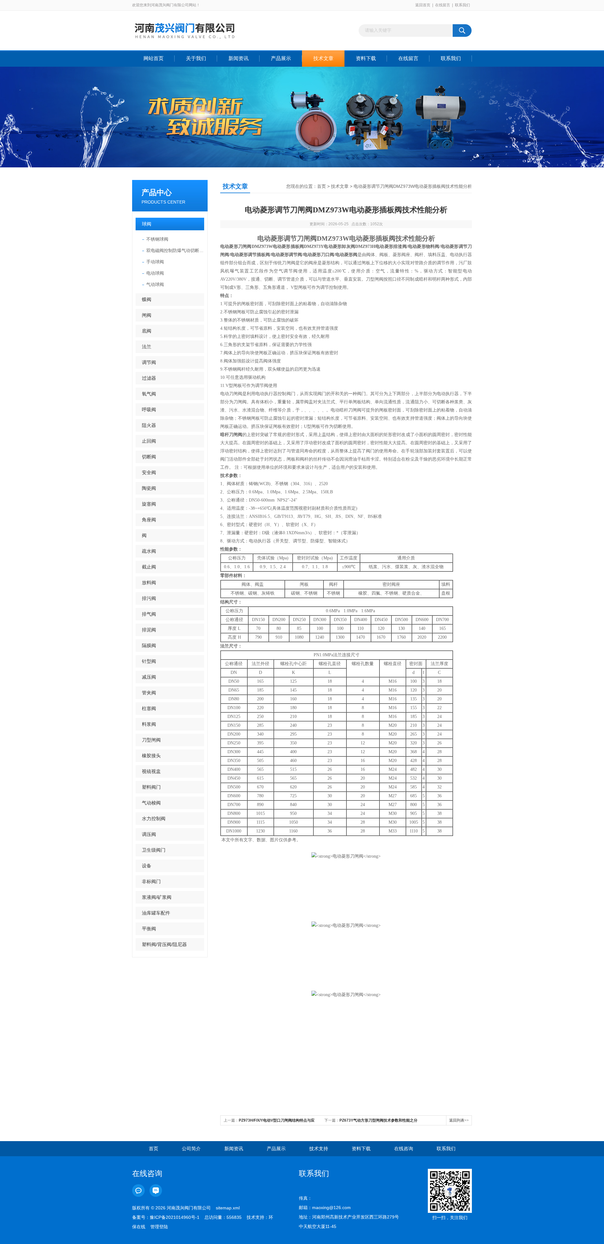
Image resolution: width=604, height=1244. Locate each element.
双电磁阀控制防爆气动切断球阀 (175, 250)
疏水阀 (149, 551)
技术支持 (318, 1148)
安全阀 (149, 472)
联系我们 (462, 5)
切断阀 (149, 456)
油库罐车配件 (156, 913)
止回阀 (149, 441)
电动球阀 (155, 273)
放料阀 (149, 582)
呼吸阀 (149, 409)
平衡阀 (149, 928)
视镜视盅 (151, 771)
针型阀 (149, 661)
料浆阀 (149, 724)
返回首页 (422, 5)
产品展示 (281, 58)
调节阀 (149, 362)
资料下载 (366, 58)
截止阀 (149, 566)
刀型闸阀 (151, 739)
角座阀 (149, 519)
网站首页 (153, 58)
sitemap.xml (228, 1207)
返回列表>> (459, 1120)
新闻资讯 (238, 58)
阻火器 (149, 425)
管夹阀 (149, 692)
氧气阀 (149, 393)
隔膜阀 (149, 645)
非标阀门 (151, 881)
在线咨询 (403, 1148)
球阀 (146, 224)
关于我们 (196, 58)
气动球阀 (155, 284)
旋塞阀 (149, 504)
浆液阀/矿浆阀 (156, 897)
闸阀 (146, 315)
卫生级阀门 (153, 850)
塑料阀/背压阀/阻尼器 (164, 944)
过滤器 (149, 378)
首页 (321, 186)
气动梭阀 (151, 802)
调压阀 (149, 834)
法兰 (146, 346)
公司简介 (191, 1148)
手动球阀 (155, 261)
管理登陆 (159, 1226)
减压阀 (149, 677)
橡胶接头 (151, 755)
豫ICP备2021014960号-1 (174, 1217)
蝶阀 (146, 299)
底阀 (146, 330)
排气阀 (149, 614)
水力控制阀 (153, 818)
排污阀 (149, 598)
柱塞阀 (149, 708)
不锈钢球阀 (157, 239)
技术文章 (323, 58)
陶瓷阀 (149, 488)
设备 (146, 865)
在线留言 (442, 5)
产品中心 (157, 192)
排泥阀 (149, 629)
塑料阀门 (151, 787)
